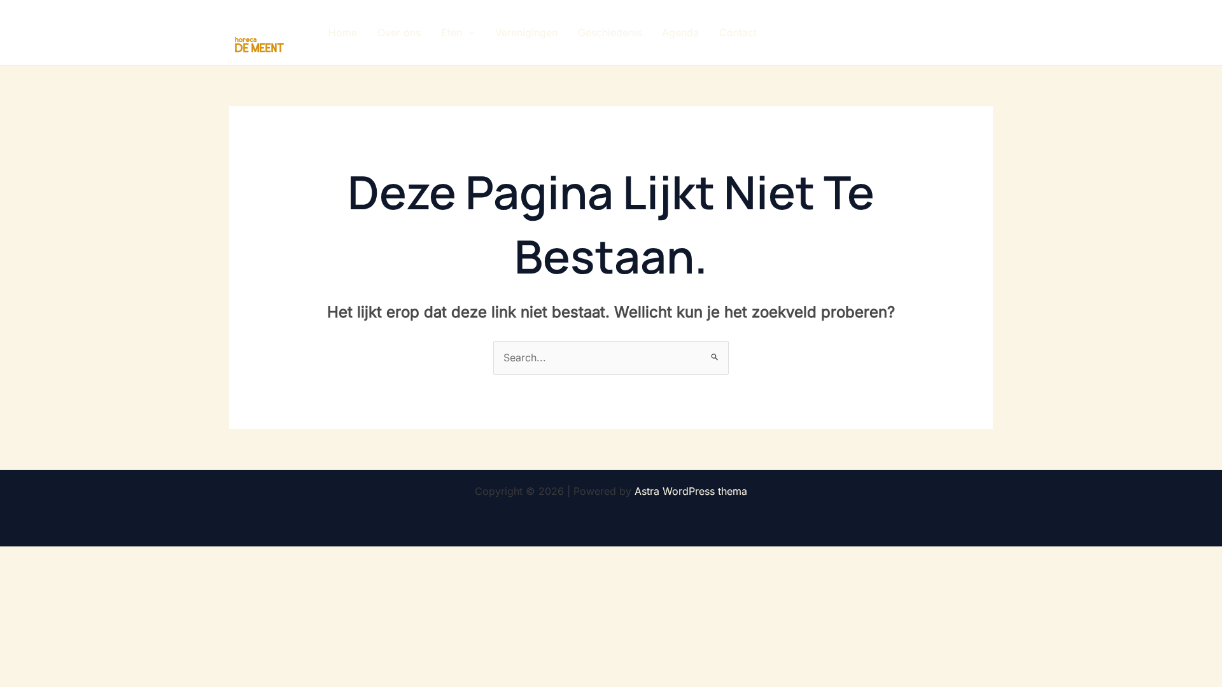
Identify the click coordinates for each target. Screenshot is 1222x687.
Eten (451, 32)
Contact (738, 32)
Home (342, 32)
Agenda (680, 32)
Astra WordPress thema (691, 491)
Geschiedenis (610, 32)
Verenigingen (526, 32)
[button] (468, 32)
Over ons (399, 32)
